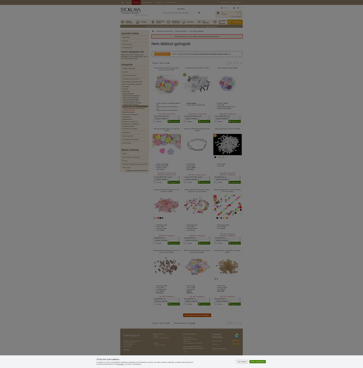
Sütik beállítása (242, 361)
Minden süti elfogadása (258, 361)
